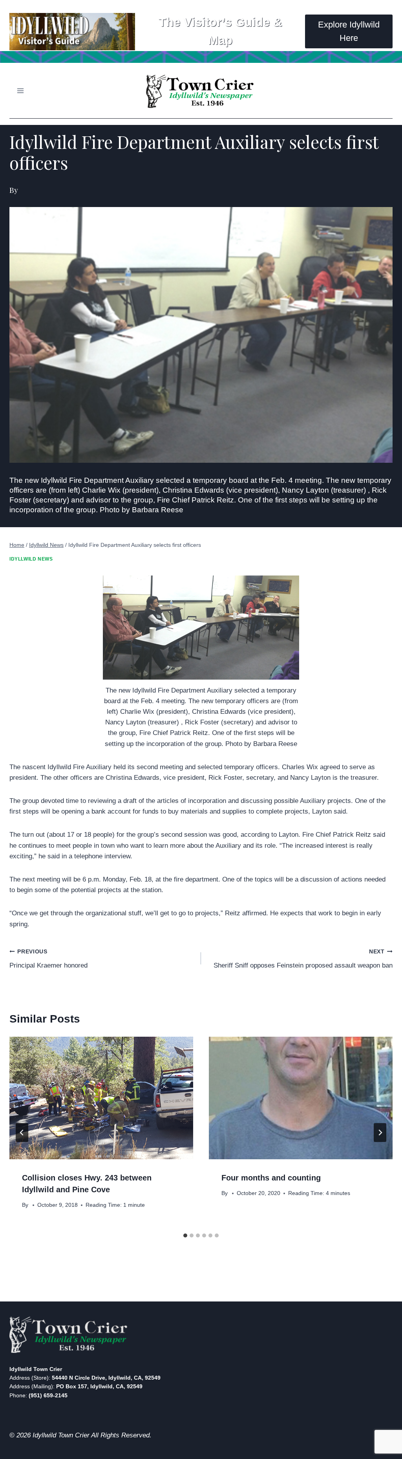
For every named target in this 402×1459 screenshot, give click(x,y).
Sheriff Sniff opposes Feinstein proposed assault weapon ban (303, 959)
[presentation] (101, 1098)
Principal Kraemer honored (48, 959)
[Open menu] (20, 90)
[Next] (380, 1132)
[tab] (185, 1235)
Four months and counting (271, 1177)
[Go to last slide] (22, 1132)
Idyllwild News (31, 559)
